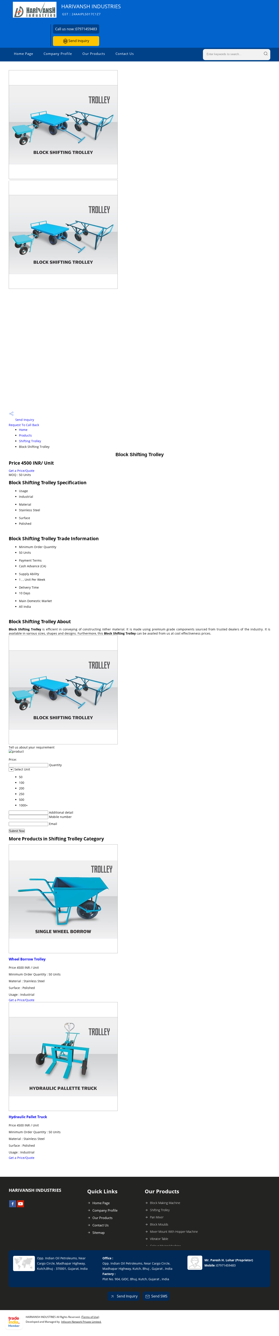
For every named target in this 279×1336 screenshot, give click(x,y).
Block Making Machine (165, 1203)
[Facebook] (12, 1206)
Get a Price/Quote (21, 471)
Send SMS (159, 1296)
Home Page (23, 53)
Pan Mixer (156, 1217)
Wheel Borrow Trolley (27, 959)
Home (23, 430)
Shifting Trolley (30, 441)
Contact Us (125, 53)
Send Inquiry (78, 40)
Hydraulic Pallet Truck (28, 1116)
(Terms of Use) (90, 1317)
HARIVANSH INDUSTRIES (91, 9)
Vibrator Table (159, 1239)
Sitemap (98, 1232)
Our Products (93, 53)
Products (25, 435)
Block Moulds (159, 1224)
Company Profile (58, 53)
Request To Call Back (24, 425)
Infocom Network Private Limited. (81, 1322)
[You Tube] (20, 1206)
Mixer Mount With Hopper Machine (174, 1231)
